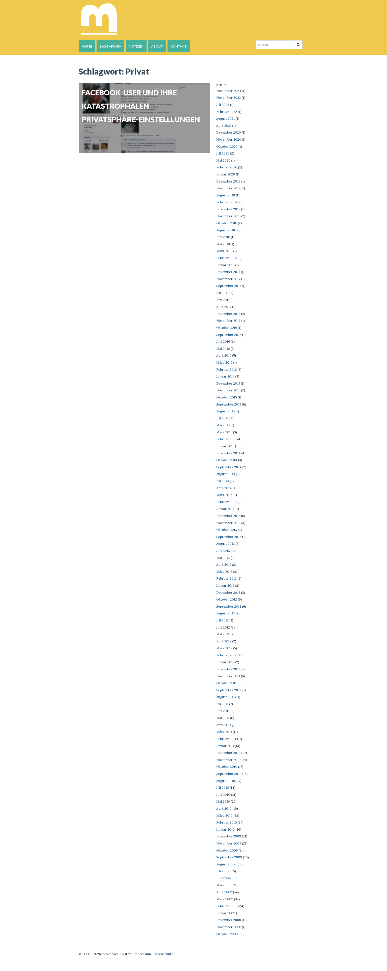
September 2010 (228, 774)
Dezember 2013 (228, 516)
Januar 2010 (225, 829)
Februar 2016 (226, 369)
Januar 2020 (225, 174)
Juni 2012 (223, 627)
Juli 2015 (222, 418)
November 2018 (228, 216)
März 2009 (224, 899)
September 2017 (228, 286)
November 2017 (228, 279)
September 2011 (228, 690)
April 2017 (223, 307)
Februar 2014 (226, 502)
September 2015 (228, 404)
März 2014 (224, 495)
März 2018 (224, 251)
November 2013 (228, 523)
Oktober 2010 (226, 767)
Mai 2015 (223, 425)
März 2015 (224, 432)
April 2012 (223, 641)
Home (87, 46)
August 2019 (225, 195)
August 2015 (225, 411)
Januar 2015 (225, 446)
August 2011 (225, 697)
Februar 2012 (226, 655)
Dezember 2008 (228, 920)
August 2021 (225, 118)
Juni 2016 (223, 341)
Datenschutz (163, 954)
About (157, 46)
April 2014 (224, 488)
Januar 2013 (225, 585)
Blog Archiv (110, 46)
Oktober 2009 (227, 850)
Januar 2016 (225, 376)
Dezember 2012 (228, 592)
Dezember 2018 (228, 209)
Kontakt (179, 46)
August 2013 (225, 544)
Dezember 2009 (228, 836)
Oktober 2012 (226, 599)
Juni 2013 (223, 551)
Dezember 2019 (228, 181)
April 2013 (223, 564)
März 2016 (224, 362)
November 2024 (228, 91)
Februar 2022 (226, 112)
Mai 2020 (223, 160)
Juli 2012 (222, 620)
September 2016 (228, 335)
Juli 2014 (222, 481)
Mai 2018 (223, 244)
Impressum (142, 954)
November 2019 (228, 188)
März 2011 (224, 732)
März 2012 (224, 648)
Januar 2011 (225, 746)
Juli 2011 (222, 704)
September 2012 (228, 606)
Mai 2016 (223, 348)
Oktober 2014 (226, 460)
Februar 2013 (226, 578)
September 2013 (228, 537)
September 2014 (228, 467)
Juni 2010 (223, 795)
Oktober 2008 (227, 934)
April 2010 (224, 808)
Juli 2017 (222, 293)
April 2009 (224, 892)
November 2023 (228, 97)
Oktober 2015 (226, 397)
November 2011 (228, 676)
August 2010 (225, 781)
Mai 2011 (222, 718)
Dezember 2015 (228, 383)
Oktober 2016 (226, 328)
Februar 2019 (226, 202)
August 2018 (225, 230)
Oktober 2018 (226, 223)
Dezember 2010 (228, 753)
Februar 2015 (226, 439)
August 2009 (226, 864)
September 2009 (229, 857)
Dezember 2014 (228, 453)
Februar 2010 (226, 822)
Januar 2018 (225, 265)
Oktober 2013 (226, 530)
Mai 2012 (223, 634)
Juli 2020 (222, 153)
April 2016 (223, 355)
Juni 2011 (223, 711)
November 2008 (228, 927)
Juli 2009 (223, 871)
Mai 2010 (223, 801)
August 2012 (225, 613)
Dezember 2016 (228, 314)
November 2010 (228, 760)
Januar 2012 (225, 662)
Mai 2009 (223, 885)
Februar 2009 (226, 906)
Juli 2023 (222, 105)
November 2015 (228, 390)
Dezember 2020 (228, 132)
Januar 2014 (225, 509)
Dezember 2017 (228, 272)
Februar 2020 (226, 167)
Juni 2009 (223, 878)
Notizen (136, 46)
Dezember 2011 (228, 669)
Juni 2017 (223, 300)
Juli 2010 (222, 787)
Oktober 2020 (227, 146)
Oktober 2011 (226, 683)
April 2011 (223, 725)
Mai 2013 (223, 558)
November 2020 (228, 139)
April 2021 (223, 125)
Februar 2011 (226, 739)
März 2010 (224, 815)
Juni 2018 (223, 237)
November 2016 (228, 320)
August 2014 (225, 474)
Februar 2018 (226, 258)
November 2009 (228, 843)
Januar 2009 (225, 913)
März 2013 (224, 572)
